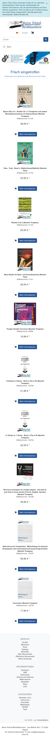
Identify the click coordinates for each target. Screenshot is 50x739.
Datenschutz (25, 674)
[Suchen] (45, 39)
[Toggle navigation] (4, 47)
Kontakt (25, 642)
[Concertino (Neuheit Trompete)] (25, 588)
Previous (4, 59)
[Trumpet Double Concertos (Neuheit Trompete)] (25, 314)
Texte (25, 709)
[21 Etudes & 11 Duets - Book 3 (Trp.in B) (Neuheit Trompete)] (25, 420)
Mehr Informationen (27, 134)
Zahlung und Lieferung (25, 677)
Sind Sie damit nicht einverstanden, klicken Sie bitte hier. (22, 13)
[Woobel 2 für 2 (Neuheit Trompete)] (25, 207)
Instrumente (25, 700)
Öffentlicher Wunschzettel (25, 656)
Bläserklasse (25, 704)
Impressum (25, 670)
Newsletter (25, 682)
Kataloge (25, 649)
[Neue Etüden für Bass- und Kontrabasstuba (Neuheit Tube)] (25, 259)
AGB (25, 672)
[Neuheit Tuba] (25, 58)
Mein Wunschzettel (25, 654)
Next (46, 59)
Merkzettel (25, 651)
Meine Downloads (25, 659)
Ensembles (25, 702)
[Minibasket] (32, 33)
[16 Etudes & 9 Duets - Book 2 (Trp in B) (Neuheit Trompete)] (25, 366)
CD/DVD (25, 707)
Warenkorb (25, 644)
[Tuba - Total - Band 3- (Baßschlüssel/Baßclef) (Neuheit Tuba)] (25, 153)
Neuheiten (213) (25, 697)
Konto (25, 647)
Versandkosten (42, 720)
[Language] (17, 33)
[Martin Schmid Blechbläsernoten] (25, 24)
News (25, 684)
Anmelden (25, 33)
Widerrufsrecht (25, 679)
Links (25, 686)
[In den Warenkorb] (15, 134)
